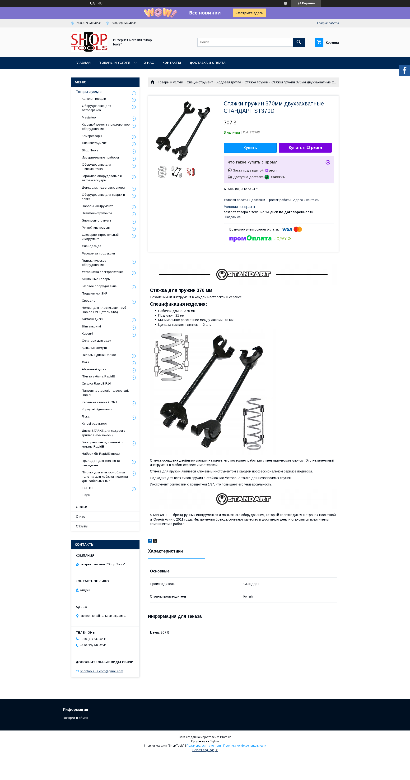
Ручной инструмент (96, 227)
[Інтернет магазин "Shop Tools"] (89, 50)
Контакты (172, 62)
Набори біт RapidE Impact (101, 453)
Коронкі (87, 333)
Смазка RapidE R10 (96, 383)
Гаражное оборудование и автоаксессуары (102, 178)
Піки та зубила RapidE (98, 376)
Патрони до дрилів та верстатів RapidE (106, 393)
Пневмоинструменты (97, 213)
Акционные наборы (96, 279)
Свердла (88, 300)
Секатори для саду (96, 340)
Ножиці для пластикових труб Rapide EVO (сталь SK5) (104, 310)
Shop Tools (90, 150)
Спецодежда (91, 246)
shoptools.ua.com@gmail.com (101, 671)
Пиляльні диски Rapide (99, 355)
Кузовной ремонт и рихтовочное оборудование (106, 127)
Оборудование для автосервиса (96, 108)
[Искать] (299, 42)
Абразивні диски (94, 369)
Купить (250, 148)
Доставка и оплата (207, 62)
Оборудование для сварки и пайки (103, 197)
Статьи (81, 507)
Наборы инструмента (97, 206)
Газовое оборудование (99, 286)
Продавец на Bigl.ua (205, 741)
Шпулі (86, 495)
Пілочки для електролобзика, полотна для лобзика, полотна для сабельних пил (105, 477)
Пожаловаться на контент (203, 745)
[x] (155, 541)
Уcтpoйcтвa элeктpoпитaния (102, 272)
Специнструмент (200, 82)
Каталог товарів (94, 98)
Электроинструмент (96, 220)
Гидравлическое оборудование (94, 263)
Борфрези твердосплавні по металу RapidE (103, 444)
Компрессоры (92, 136)
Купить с (297, 148)
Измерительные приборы (100, 157)
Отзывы (82, 526)
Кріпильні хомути (94, 347)
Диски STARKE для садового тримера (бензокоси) (103, 433)
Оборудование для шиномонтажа (96, 167)
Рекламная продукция (98, 253)
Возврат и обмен (75, 718)
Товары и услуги (114, 62)
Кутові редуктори (94, 423)
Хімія (85, 362)
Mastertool (89, 117)
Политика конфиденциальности (244, 745)
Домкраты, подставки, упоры (103, 187)
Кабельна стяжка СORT (99, 402)
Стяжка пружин (256, 82)
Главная (83, 62)
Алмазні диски (92, 319)
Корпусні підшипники (97, 409)
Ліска (85, 416)
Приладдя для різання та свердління (101, 463)
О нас (149, 62)
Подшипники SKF (94, 293)
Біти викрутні (91, 326)
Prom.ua (225, 737)
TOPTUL (88, 488)
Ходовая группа (228, 82)
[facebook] (150, 541)
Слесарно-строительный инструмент (100, 237)
